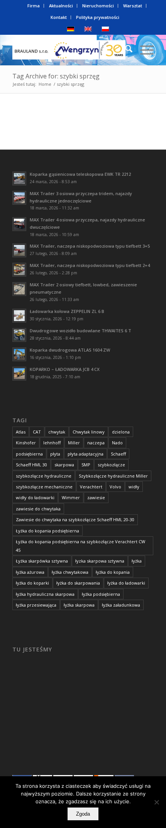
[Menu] (143, 49)
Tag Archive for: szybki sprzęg (56, 76)
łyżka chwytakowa (70, 572)
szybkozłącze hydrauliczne (43, 476)
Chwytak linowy (89, 432)
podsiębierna (29, 454)
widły (134, 487)
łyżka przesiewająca (36, 605)
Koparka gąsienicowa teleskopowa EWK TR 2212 (80, 174)
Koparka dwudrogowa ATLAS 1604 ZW (70, 350)
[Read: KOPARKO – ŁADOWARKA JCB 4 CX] (19, 374)
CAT (37, 432)
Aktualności (61, 6)
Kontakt (59, 17)
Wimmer (71, 497)
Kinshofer (26, 442)
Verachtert (91, 487)
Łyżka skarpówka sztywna (42, 561)
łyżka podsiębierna (101, 594)
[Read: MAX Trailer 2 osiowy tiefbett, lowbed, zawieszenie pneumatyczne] (19, 289)
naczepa (96, 442)
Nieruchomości (98, 6)
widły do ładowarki (35, 497)
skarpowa (64, 465)
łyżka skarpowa (79, 605)
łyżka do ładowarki (126, 583)
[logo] (68, 49)
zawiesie (96, 497)
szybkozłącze (111, 465)
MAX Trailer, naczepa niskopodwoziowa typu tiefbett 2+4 (90, 265)
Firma (33, 6)
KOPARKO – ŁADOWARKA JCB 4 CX (65, 369)
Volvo (115, 487)
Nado (117, 442)
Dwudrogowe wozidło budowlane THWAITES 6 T (80, 330)
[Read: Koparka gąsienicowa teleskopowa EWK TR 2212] (19, 178)
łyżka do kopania (113, 572)
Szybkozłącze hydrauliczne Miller (113, 476)
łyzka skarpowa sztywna (99, 561)
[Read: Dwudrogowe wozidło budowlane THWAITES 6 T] (19, 335)
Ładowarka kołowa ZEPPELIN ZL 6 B (67, 311)
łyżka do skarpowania (78, 583)
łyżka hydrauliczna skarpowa (45, 594)
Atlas (20, 432)
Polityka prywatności (97, 17)
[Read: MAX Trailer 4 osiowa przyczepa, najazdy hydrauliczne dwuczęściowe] (19, 224)
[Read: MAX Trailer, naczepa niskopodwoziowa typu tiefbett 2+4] (19, 270)
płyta (55, 454)
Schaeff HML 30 (31, 465)
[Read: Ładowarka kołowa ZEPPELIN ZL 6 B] (19, 316)
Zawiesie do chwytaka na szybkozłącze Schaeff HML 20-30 (75, 519)
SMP (85, 465)
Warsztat (132, 6)
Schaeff (118, 454)
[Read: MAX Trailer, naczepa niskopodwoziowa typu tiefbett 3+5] (19, 250)
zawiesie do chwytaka (38, 509)
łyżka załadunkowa (121, 605)
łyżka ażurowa (30, 572)
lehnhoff (52, 442)
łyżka (137, 561)
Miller (74, 442)
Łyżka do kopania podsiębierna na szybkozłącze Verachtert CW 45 (80, 546)
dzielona (121, 432)
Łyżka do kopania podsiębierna (47, 531)
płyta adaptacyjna (85, 454)
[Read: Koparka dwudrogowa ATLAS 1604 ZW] (19, 354)
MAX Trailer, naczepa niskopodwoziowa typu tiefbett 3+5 (90, 246)
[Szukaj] (124, 49)
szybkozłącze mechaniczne (44, 487)
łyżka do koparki (32, 583)
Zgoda (83, 814)
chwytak (56, 432)
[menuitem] (34, 6)
